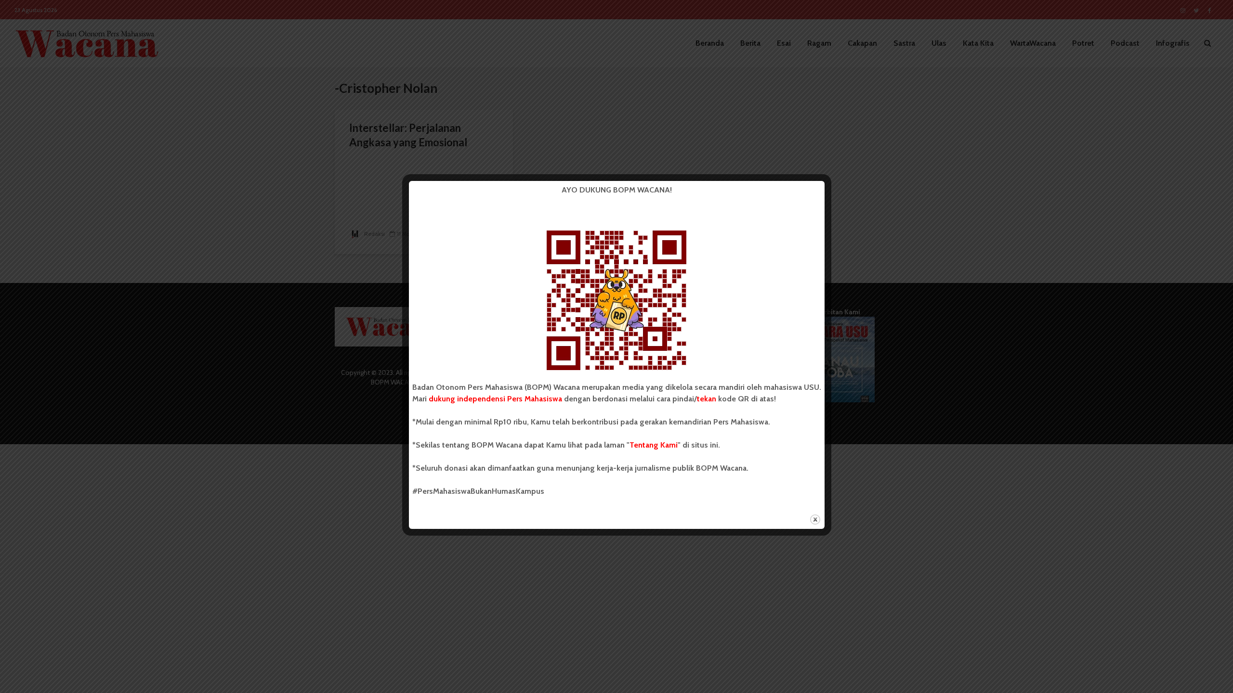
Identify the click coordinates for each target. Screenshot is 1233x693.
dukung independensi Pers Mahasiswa (495, 398)
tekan (706, 398)
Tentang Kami (654, 444)
